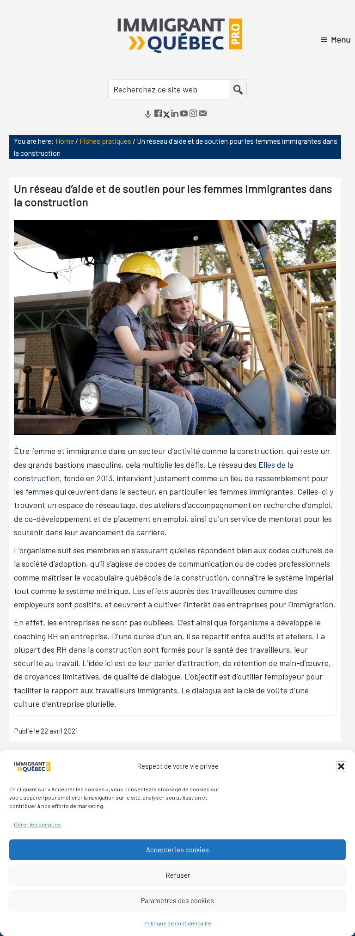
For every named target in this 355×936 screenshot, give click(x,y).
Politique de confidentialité (177, 923)
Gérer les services (37, 824)
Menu (340, 39)
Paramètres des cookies (177, 900)
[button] (341, 766)
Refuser (177, 875)
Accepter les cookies (177, 849)
